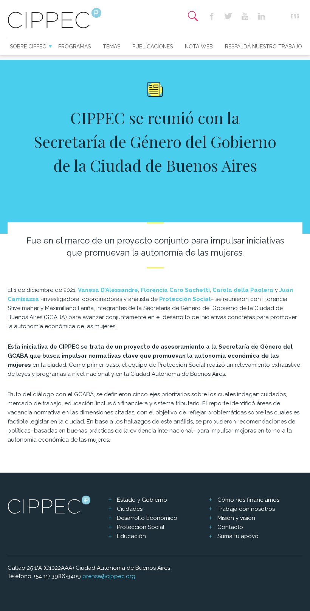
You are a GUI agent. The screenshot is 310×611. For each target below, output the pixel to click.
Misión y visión (236, 518)
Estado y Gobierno (142, 499)
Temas (111, 46)
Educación (131, 536)
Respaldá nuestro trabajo (263, 46)
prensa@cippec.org (108, 576)
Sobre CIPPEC (28, 46)
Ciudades (130, 509)
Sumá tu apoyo (238, 536)
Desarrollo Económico (147, 518)
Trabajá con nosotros (246, 509)
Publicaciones (152, 46)
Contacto (230, 527)
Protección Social (140, 527)
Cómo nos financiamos (248, 499)
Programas (74, 46)
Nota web (199, 46)
